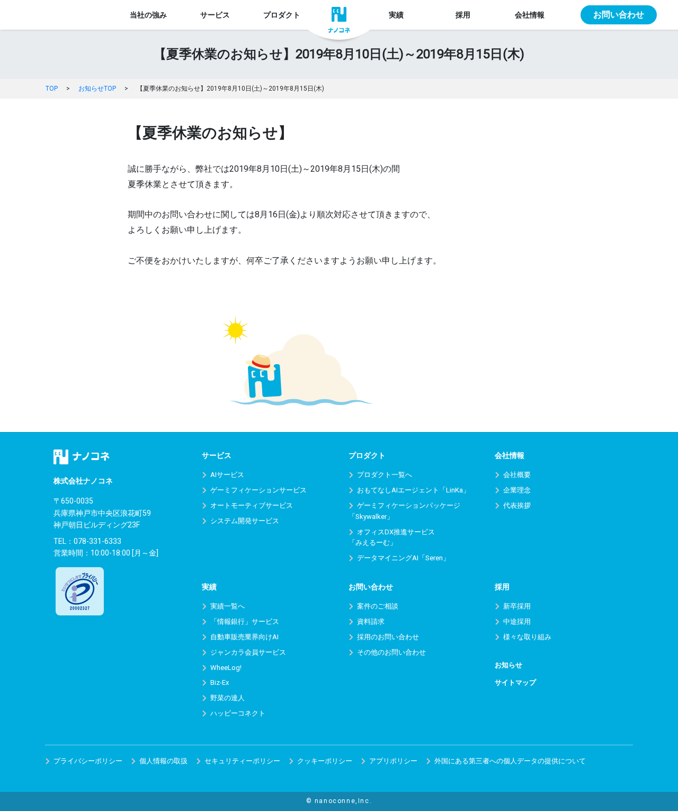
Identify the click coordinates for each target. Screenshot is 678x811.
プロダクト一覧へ (384, 475)
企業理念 (517, 490)
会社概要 (517, 475)
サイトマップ (515, 682)
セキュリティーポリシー (242, 761)
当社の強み (148, 15)
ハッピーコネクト (237, 713)
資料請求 (371, 621)
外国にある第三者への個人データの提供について (510, 761)
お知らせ (508, 665)
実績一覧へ (227, 606)
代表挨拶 (517, 505)
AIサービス (227, 475)
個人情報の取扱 (163, 761)
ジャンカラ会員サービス (248, 652)
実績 (396, 15)
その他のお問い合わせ (391, 652)
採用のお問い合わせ (388, 637)
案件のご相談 (377, 606)
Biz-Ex (219, 682)
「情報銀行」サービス (244, 621)
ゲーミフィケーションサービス (258, 490)
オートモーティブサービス (251, 505)
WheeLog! (226, 668)
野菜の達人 (227, 698)
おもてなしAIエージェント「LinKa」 (413, 490)
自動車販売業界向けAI (244, 637)
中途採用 (517, 621)
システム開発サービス (244, 521)
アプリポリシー (393, 761)
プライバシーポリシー (87, 761)
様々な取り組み (527, 637)
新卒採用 (517, 606)
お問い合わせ (618, 15)
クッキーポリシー (324, 761)
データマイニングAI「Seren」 (403, 558)
